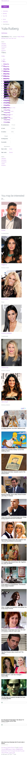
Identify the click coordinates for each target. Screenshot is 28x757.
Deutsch (13, 747)
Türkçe (3, 752)
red (3, 103)
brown (4, 86)
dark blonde (6, 88)
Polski (8, 751)
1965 (14, 107)
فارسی (9, 752)
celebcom (5, 0)
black (4, 78)
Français (3, 749)
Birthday (5, 13)
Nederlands (4, 751)
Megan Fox (4, 264)
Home (4, 19)
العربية (13, 752)
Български (4, 747)
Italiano (14, 749)
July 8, (10, 107)
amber (4, 74)
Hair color (13, 38)
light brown (5, 98)
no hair (4, 100)
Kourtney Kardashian (6, 333)
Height (18, 36)
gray (4, 93)
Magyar (10, 749)
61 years (11, 111)
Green (10, 149)
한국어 (21, 749)
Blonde (11, 152)
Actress (4, 33)
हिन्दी (7, 749)
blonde (4, 83)
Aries (4, 59)
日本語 (17, 749)
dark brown (5, 91)
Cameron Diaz (4, 367)
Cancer (11, 114)
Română (18, 751)
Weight (22, 36)
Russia (11, 118)
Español (21, 747)
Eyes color (8, 38)
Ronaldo (3, 230)
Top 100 (5, 16)
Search (5, 6)
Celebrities (5, 11)
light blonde (5, 95)
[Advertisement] (14, 180)
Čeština (9, 747)
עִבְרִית (6, 752)
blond (4, 81)
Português (12, 751)
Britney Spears (5, 299)
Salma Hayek (4, 402)
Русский (22, 751)
